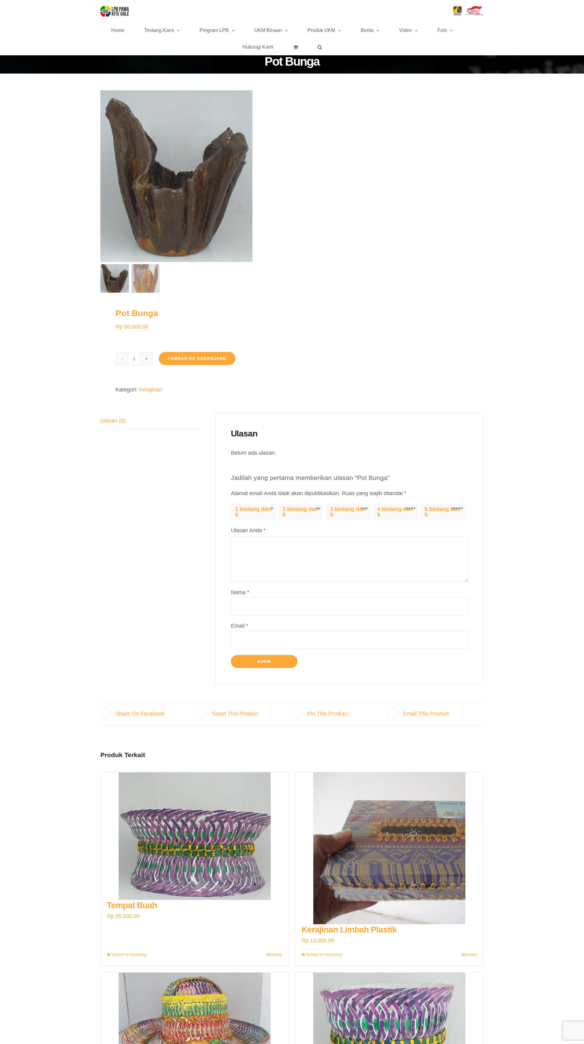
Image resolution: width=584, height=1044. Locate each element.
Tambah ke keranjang (197, 358)
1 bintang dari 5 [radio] (253, 512)
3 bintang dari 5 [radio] (348, 512)
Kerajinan (150, 390)
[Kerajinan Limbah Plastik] (389, 848)
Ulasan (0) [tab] (113, 421)
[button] (320, 46)
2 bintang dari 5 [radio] (300, 512)
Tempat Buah (132, 905)
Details (277, 955)
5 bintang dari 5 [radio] (443, 512)
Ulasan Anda (248, 530)
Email (239, 626)
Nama (240, 592)
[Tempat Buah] (195, 836)
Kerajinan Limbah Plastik (349, 929)
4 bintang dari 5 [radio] (395, 512)
